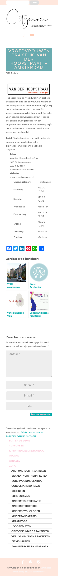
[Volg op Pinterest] (43, 9)
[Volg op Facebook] (38, 9)
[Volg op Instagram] (47, 9)
